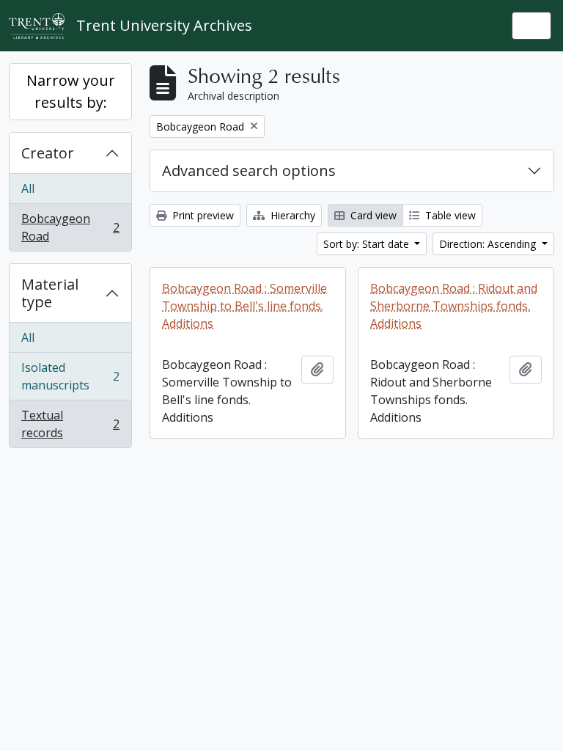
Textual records (70, 424)
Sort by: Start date (367, 244)
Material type (49, 293)
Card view (372, 215)
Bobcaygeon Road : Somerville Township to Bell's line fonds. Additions (244, 305)
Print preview (201, 215)
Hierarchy (291, 215)
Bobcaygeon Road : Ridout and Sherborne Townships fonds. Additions (453, 305)
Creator (47, 153)
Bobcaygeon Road (70, 227)
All (27, 188)
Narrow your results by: (70, 91)
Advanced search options (249, 170)
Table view (449, 215)
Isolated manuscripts (70, 376)
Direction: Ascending (489, 244)
